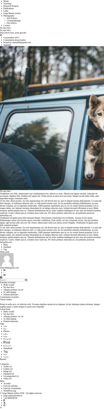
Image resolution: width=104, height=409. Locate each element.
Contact (6, 25)
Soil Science (12, 18)
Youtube (6, 357)
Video (5, 354)
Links (5, 11)
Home (6, 1)
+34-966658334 (10, 398)
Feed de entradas (10, 386)
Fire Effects (12, 23)
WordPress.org (9, 391)
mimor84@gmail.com (21, 42)
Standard (7, 45)
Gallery (5, 334)
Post (6, 342)
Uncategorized (9, 376)
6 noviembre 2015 (11, 37)
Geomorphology (14, 20)
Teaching (7, 3)
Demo (6, 331)
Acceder (7, 383)
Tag (5, 249)
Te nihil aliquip (9, 292)
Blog (5, 244)
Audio (5, 326)
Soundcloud (7, 346)
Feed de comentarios (12, 388)
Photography (8, 16)
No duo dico (8, 287)
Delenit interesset (10, 294)
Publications (8, 8)
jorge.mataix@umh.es (12, 395)
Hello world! (8, 285)
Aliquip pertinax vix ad (13, 290)
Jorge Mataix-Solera (12, 13)
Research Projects (11, 6)
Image (5, 336)
